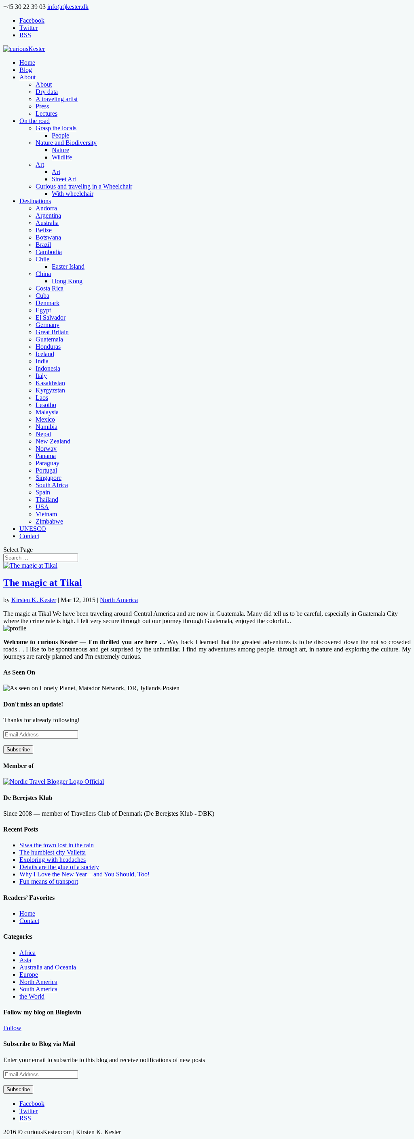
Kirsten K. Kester (33, 599)
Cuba (42, 295)
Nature (60, 149)
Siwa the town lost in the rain (56, 845)
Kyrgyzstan (50, 390)
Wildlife (62, 157)
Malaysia (47, 412)
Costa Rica (49, 288)
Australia (47, 222)
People (60, 135)
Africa (27, 952)
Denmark (47, 302)
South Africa (52, 484)
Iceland (45, 353)
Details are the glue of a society (59, 866)
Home (27, 62)
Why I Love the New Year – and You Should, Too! (84, 874)
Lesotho (46, 404)
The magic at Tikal (42, 582)
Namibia (46, 426)
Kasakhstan (50, 383)
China (43, 273)
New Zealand (53, 441)
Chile (42, 259)
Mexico (45, 419)
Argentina (48, 215)
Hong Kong (67, 281)
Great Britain (52, 332)
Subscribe (18, 750)
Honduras (48, 346)
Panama (46, 455)
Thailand (47, 499)
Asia (25, 960)
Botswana (48, 237)
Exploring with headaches (52, 859)
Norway (46, 448)
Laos (42, 397)
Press (42, 106)
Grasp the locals (56, 128)
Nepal (43, 434)
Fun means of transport (48, 881)
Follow (12, 1027)
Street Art (64, 179)
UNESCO (32, 528)
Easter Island (68, 266)
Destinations (35, 200)
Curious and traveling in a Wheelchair (84, 186)
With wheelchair (72, 193)
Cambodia (49, 251)
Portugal (46, 470)
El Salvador (50, 317)
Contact (29, 535)
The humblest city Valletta (52, 852)
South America (38, 989)
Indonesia (48, 368)
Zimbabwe (49, 521)
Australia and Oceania (47, 967)
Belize (44, 230)
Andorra (46, 208)
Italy (41, 375)
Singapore (48, 477)
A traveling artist (57, 98)
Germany (47, 324)
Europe (28, 974)
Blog (25, 69)
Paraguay (47, 463)
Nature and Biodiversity (66, 142)
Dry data (47, 91)
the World (31, 996)
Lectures (46, 113)
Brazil (43, 244)
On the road (34, 120)
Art (40, 164)
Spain (43, 492)
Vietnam (46, 514)
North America (119, 599)
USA (42, 506)
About (27, 77)
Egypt (43, 310)
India (42, 361)
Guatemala (49, 339)
